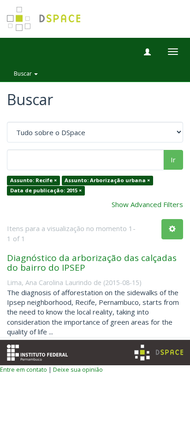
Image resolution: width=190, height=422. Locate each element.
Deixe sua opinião (78, 369)
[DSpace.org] (158, 353)
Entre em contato (23, 369)
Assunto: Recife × (33, 180)
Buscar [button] (23, 73)
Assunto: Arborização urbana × (107, 180)
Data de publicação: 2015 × (46, 190)
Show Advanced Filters (147, 204)
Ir (173, 159)
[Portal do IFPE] (37, 351)
